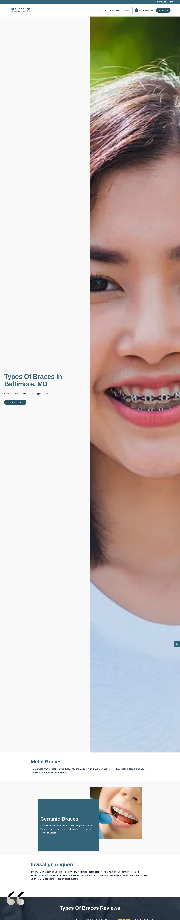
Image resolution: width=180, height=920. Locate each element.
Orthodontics (28, 394)
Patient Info (114, 10)
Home (6, 394)
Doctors (92, 10)
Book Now (163, 10)
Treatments (103, 10)
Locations (125, 10)
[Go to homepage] (17, 10)
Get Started (15, 402)
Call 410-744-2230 (146, 10)
